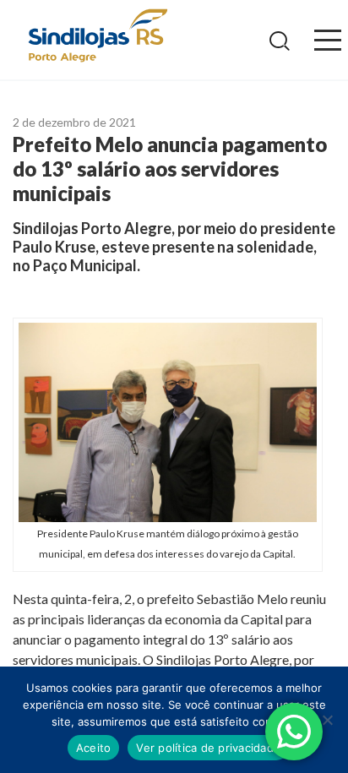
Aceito (93, 747)
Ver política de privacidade (208, 747)
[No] (326, 719)
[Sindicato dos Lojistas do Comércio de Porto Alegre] (97, 36)
